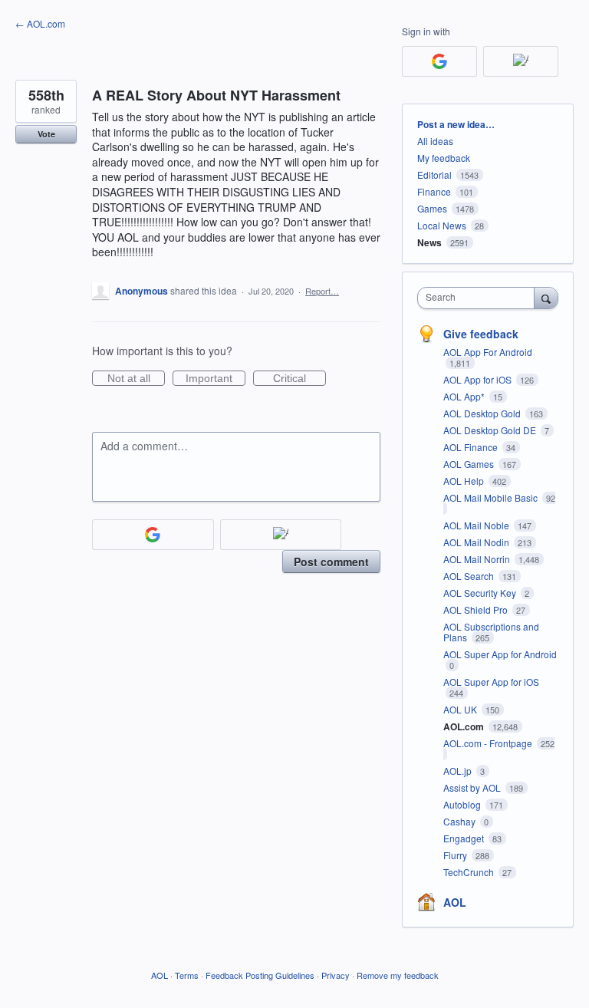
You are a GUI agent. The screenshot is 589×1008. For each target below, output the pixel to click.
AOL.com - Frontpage (489, 742)
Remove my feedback (398, 975)
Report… (322, 291)
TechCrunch (469, 871)
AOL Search (469, 575)
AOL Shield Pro (476, 609)
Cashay (460, 821)
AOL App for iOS (478, 379)
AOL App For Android (487, 351)
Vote (46, 134)
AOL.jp (458, 770)
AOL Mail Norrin (477, 558)
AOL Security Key (480, 592)
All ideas (435, 140)
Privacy (335, 975)
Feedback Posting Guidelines (260, 975)
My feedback (443, 157)
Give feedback (480, 333)
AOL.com (464, 726)
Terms (187, 975)
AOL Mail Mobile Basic (491, 497)
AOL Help (464, 480)
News (429, 242)
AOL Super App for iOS (491, 681)
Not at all (136, 379)
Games (432, 208)
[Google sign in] (153, 534)
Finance (434, 191)
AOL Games (469, 463)
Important (215, 379)
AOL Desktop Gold (483, 413)
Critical (299, 379)
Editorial (434, 174)
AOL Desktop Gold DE (490, 429)
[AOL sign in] (281, 534)
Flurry (456, 854)
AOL (454, 902)
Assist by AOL (473, 787)
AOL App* (465, 396)
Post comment (331, 561)
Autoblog (463, 804)
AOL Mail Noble (477, 525)
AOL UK (461, 709)
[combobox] (479, 298)
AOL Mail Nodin (477, 541)
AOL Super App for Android (500, 653)
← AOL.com (40, 23)
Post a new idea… (456, 124)
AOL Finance (471, 446)
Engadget (464, 838)
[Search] (546, 297)
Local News (441, 225)
